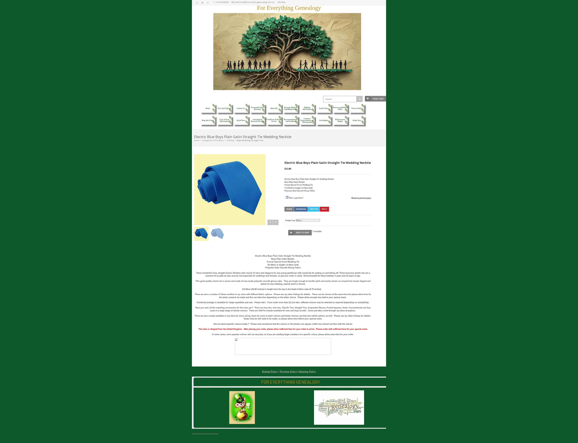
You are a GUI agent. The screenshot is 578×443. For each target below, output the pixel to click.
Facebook (301, 209)
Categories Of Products (213, 140)
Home (197, 140)
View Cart (378, 98)
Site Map (282, 2)
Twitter (314, 209)
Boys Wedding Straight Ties (250, 140)
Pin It (324, 209)
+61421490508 (222, 2)
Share (289, 209)
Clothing (230, 140)
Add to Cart (302, 232)
